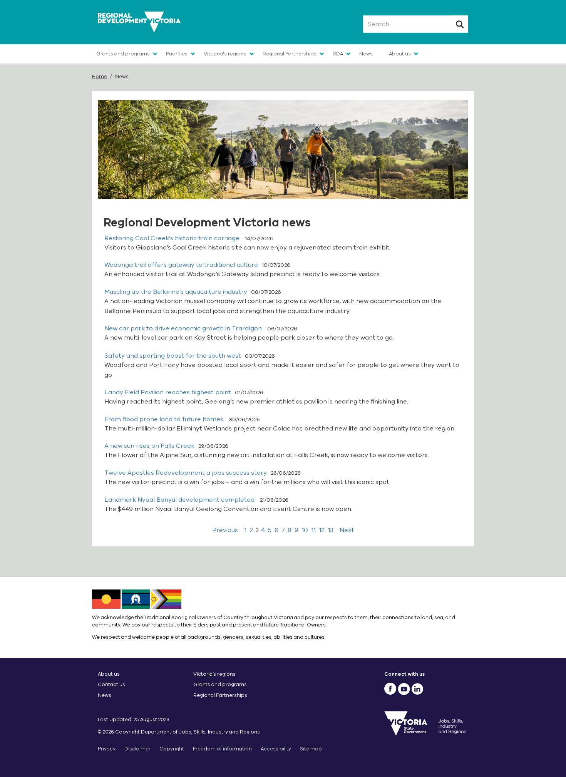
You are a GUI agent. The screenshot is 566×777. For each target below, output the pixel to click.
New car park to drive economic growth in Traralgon (183, 328)
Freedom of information (222, 748)
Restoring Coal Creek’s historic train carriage (172, 238)
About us (400, 53)
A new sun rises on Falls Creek (149, 446)
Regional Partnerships (289, 53)
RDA (338, 53)
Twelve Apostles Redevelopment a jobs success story (185, 473)
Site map (311, 748)
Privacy (107, 748)
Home (99, 76)
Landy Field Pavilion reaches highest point (167, 392)
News (366, 53)
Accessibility (276, 748)
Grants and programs (123, 53)
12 (322, 530)
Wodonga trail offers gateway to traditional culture (181, 265)
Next (347, 530)
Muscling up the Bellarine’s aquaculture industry (175, 292)
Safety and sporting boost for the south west (172, 356)
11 (313, 530)
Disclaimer (137, 748)
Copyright (171, 748)
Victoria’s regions (214, 674)
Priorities (177, 53)
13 (330, 530)
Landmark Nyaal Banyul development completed (180, 500)
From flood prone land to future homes (164, 419)
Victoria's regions (225, 53)
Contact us (111, 684)
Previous (225, 530)
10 (304, 530)
